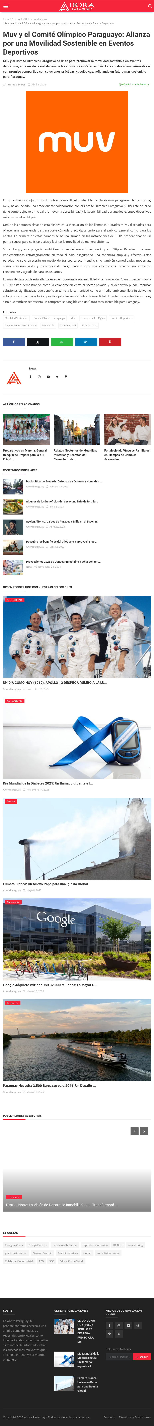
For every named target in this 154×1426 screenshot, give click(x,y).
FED (41, 1261)
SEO (51, 1261)
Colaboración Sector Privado (20, 325)
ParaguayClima (14, 1245)
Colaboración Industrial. (19, 1261)
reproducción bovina (95, 1245)
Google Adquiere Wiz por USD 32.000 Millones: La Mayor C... (50, 985)
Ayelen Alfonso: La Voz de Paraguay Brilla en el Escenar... (62, 521)
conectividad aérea (108, 1253)
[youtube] (128, 1325)
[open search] (149, 6)
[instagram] (119, 1325)
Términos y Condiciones (135, 1417)
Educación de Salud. (71, 1261)
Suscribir (142, 1357)
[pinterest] (109, 1334)
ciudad (87, 1253)
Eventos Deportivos (121, 318)
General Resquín (42, 1253)
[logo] (77, 6)
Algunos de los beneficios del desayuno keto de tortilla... (62, 501)
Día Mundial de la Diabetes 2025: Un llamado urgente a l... (48, 783)
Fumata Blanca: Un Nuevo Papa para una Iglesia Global (45, 884)
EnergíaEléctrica (37, 1245)
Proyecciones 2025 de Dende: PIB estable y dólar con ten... (63, 561)
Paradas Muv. (89, 325)
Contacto (109, 1417)
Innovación (48, 325)
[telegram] (138, 1325)
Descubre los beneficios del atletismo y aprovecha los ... (61, 541)
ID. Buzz (118, 1245)
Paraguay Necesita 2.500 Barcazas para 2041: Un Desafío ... (49, 1086)
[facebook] (109, 1325)
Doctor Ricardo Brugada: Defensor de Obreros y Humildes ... (64, 481)
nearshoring (135, 1245)
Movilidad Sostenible (16, 318)
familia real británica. (65, 1245)
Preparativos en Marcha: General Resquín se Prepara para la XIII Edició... (25, 455)
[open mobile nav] (6, 6)
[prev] (134, 1131)
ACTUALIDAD (19, 19)
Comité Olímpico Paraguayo (49, 318)
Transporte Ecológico (93, 318)
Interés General (38, 19)
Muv (73, 318)
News (33, 368)
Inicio (6, 19)
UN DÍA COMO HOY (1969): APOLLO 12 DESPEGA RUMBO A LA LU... (55, 683)
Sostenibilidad (68, 325)
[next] (144, 1131)
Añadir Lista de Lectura (135, 84)
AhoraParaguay (35, 486)
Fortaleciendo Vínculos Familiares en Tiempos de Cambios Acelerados (127, 455)
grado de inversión (16, 1253)
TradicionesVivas (68, 1253)
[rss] (119, 1334)
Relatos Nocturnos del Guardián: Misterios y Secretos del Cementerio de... (75, 455)
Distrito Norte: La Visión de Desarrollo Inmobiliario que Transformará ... (62, 1205)
